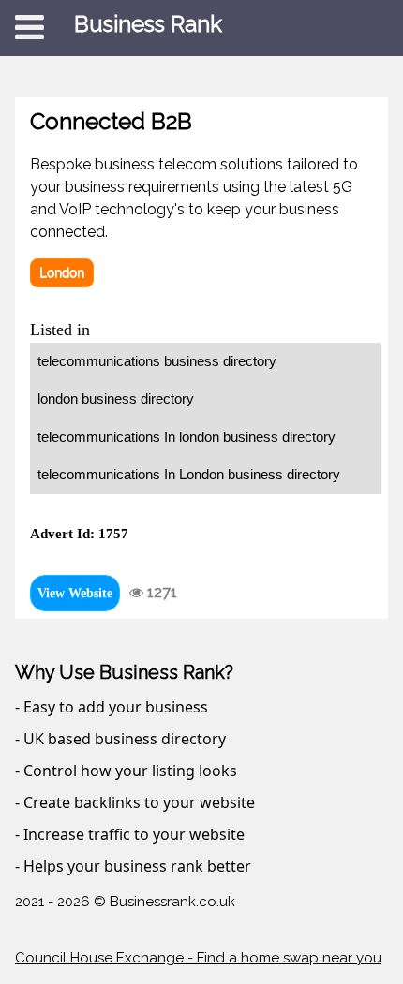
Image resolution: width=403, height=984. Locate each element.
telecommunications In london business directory (186, 437)
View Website (74, 593)
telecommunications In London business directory (188, 474)
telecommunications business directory (156, 361)
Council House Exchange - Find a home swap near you (198, 957)
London (61, 272)
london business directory (115, 398)
